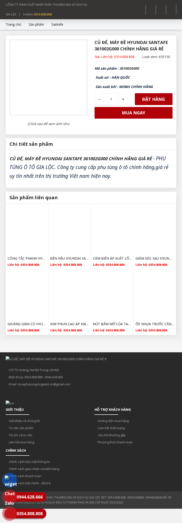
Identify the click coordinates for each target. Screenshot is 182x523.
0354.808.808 (43, 14)
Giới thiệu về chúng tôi (24, 421)
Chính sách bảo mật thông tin (29, 462)
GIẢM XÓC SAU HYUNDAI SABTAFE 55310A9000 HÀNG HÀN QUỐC (155, 258)
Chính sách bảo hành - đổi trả (29, 483)
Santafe (57, 24)
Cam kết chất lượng (111, 428)
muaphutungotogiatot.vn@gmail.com (44, 384)
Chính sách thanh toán (24, 476)
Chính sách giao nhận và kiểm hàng (33, 469)
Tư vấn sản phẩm (20, 428)
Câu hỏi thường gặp (111, 435)
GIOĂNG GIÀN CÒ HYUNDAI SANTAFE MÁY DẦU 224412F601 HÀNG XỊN (27, 324)
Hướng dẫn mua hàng (113, 421)
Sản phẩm (36, 24)
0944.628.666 (54, 377)
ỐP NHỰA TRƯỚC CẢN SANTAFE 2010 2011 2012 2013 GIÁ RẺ (155, 324)
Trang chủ (13, 24)
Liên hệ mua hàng (21, 442)
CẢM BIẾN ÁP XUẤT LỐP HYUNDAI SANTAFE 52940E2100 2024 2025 (112, 258)
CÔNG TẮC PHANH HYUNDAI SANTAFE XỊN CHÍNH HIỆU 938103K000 (27, 258)
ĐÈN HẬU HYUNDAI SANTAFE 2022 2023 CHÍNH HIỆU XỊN (69, 258)
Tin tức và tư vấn (20, 435)
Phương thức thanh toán (115, 442)
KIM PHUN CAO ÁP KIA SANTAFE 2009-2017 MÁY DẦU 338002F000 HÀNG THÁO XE (69, 324)
